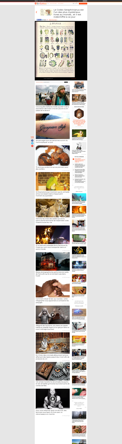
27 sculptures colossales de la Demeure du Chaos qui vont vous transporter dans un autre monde (51, 247)
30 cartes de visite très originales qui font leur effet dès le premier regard (79, 243)
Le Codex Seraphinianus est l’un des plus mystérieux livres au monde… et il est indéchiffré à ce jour (69, 13)
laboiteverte (73, 78)
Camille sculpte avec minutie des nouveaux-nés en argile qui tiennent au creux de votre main (80, 166)
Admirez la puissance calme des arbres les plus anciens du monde (79, 175)
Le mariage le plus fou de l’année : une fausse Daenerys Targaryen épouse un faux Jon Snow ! (78, 358)
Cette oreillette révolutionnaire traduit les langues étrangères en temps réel (80, 160)
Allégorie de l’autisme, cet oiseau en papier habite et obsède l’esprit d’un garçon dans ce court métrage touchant (52, 327)
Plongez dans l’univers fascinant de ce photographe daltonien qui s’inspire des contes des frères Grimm (78, 421)
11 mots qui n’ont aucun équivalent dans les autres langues (78, 283)
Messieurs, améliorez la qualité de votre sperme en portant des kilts (78, 384)
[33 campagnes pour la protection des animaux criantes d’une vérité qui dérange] (79, 326)
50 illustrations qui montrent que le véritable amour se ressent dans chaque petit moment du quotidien (52, 194)
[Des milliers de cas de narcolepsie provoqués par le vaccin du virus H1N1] (79, 290)
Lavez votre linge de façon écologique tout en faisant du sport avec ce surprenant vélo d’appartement (79, 152)
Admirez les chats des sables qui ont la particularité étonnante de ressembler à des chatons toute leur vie (52, 220)
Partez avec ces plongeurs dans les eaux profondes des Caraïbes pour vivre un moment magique (78, 202)
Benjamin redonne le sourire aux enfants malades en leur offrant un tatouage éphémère (78, 371)
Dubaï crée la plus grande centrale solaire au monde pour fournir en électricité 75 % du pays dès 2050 (78, 318)
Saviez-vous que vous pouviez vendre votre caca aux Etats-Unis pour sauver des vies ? (79, 90)
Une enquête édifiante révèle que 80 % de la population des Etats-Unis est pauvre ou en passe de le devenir (52, 108)
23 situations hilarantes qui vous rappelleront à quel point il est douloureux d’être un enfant (78, 138)
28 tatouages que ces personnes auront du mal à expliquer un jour (52, 141)
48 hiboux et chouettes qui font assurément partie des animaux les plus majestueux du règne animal (78, 103)
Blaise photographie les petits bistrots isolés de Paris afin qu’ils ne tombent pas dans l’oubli (52, 274)
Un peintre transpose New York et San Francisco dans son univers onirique (78, 270)
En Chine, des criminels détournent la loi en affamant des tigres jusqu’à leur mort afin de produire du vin (52, 357)
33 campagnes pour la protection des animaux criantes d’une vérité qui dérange (79, 331)
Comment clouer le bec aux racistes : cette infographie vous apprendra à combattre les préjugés (52, 300)
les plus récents (60, 3)
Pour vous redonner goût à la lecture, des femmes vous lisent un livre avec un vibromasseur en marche (51, 412)
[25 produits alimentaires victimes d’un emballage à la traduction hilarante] (79, 339)
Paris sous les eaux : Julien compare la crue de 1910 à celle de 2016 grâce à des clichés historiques (80, 171)
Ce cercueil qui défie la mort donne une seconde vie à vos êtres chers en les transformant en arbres (79, 123)
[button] (48, 3)
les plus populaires (53, 3)
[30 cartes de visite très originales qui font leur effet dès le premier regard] (79, 238)
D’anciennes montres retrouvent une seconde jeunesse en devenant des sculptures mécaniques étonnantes (79, 434)
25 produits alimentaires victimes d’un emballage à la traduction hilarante (78, 344)
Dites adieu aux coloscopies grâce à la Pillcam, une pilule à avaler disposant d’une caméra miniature (79, 397)
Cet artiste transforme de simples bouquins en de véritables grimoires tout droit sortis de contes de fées (53, 384)
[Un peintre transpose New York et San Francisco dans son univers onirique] (79, 265)
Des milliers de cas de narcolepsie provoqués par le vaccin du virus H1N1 (78, 295)
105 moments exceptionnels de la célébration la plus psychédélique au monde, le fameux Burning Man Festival (79, 216)
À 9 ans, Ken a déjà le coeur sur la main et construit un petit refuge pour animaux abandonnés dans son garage (79, 229)
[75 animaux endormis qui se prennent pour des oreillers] (53, 155)
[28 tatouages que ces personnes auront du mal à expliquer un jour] (53, 126)
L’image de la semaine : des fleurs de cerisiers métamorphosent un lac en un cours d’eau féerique (80, 181)
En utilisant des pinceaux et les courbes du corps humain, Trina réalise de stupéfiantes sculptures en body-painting (79, 256)
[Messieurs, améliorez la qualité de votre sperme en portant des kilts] (79, 379)
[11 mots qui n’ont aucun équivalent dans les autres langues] (79, 278)
